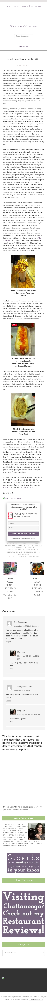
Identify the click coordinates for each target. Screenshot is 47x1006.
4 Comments (34, 556)
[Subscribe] (29, 886)
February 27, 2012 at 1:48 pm (25, 690)
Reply (8, 641)
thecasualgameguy (21, 686)
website (5, 487)
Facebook (23, 487)
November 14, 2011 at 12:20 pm (26, 626)
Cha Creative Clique (36, 999)
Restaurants (29, 548)
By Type (32, 543)
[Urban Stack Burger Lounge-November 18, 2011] (37, 574)
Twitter (31, 487)
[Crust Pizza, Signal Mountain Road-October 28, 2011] (10, 574)
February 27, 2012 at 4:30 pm (28, 714)
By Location (23, 543)
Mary (19, 652)
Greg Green (18, 622)
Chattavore (23, 14)
